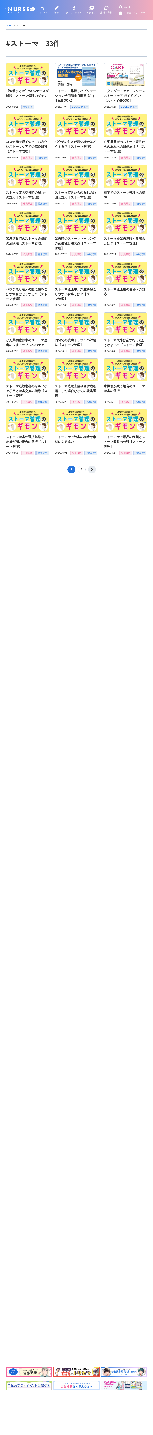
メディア (91, 12)
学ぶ (56, 12)
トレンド (42, 12)
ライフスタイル (74, 12)
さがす (127, 7)
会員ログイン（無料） (136, 12)
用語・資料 (106, 12)
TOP (8, 25)
